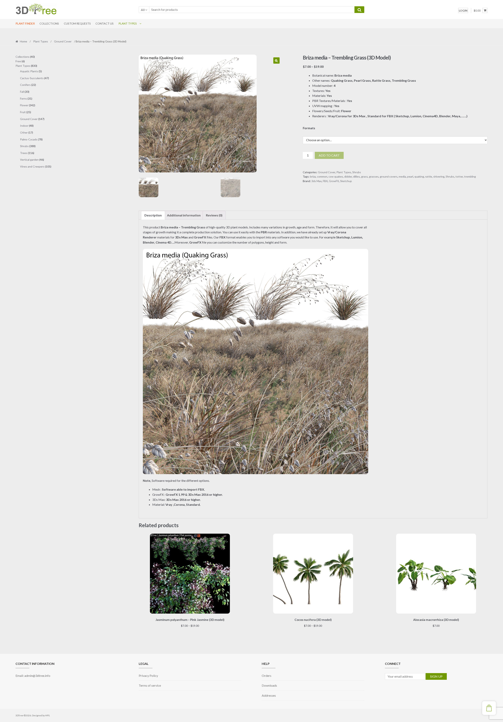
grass (364, 176)
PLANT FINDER (25, 23)
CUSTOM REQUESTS (77, 23)
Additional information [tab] (184, 215)
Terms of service (150, 685)
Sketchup (346, 181)
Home (23, 41)
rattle (428, 176)
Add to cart (329, 155)
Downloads (269, 685)
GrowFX (334, 181)
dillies (356, 176)
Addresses (269, 695)
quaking (419, 176)
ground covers (388, 176)
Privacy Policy (148, 675)
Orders (266, 675)
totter (459, 176)
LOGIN (463, 10)
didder (348, 176)
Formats (309, 128)
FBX (325, 181)
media (402, 176)
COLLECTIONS (49, 23)
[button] (276, 60)
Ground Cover (63, 41)
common (322, 176)
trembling (470, 176)
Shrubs (356, 172)
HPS (47, 715)
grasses (374, 176)
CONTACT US (104, 23)
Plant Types (127, 23)
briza (313, 176)
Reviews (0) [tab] (214, 215)
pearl (410, 176)
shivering (438, 176)
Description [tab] (153, 215)
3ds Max (316, 181)
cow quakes (336, 176)
